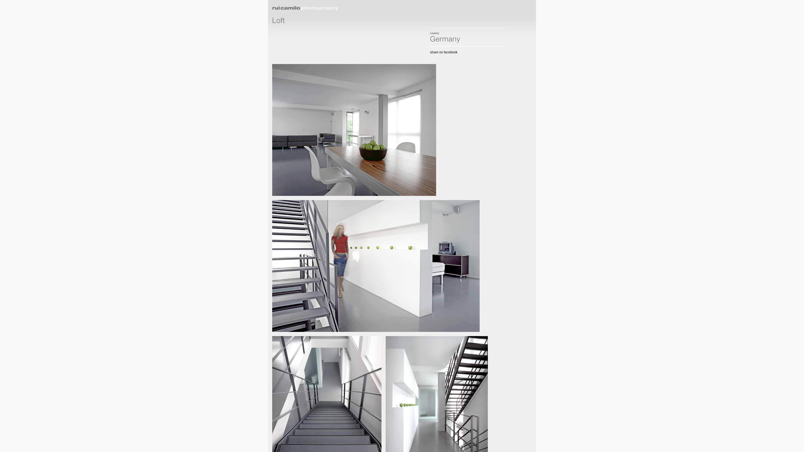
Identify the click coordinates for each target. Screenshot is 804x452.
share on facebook (443, 52)
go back (518, 7)
